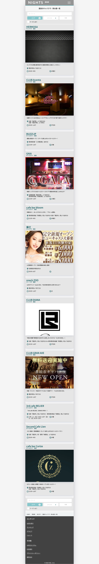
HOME (28, 514)
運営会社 (29, 557)
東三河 (38, 514)
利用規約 (29, 549)
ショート (29, 535)
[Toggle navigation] (69, 2)
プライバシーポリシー (33, 553)
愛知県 (33, 514)
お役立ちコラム (31, 545)
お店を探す (30, 523)
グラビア (29, 531)
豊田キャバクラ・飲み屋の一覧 (50, 514)
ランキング (30, 527)
